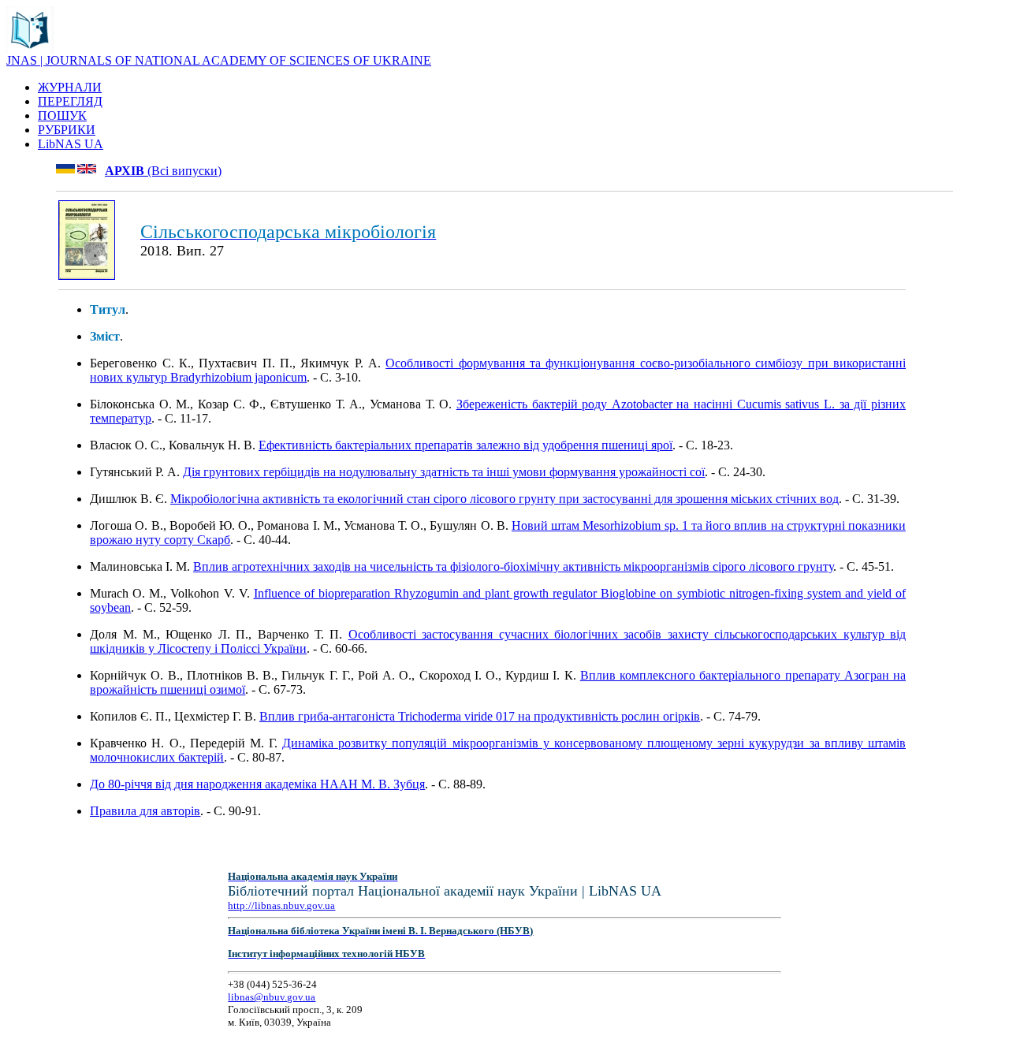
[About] (30, 49)
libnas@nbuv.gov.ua (271, 997)
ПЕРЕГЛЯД (70, 101)
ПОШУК (62, 115)
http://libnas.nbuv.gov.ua (281, 905)
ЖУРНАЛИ (70, 87)
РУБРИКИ (66, 129)
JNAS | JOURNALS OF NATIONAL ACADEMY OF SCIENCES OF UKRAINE (218, 60)
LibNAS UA (70, 144)
